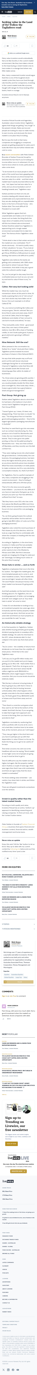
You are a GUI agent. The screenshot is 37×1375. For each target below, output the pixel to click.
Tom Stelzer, (5, 880)
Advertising (6, 1282)
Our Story (5, 1285)
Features (5, 1292)
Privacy (4, 1327)
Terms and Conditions (9, 1324)
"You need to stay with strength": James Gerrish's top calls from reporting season (17, 887)
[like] (3, 1018)
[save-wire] (32, 46)
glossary (5, 1266)
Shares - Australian (8, 1243)
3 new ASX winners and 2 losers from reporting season (16, 898)
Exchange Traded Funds (10, 1239)
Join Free (28, 12)
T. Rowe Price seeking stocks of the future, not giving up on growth (18, 1213)
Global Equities (9, 977)
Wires (8, 16)
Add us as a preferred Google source (19, 53)
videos (4, 1269)
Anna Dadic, (5, 1076)
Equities (14, 16)
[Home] (8, 12)
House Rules (6, 1330)
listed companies (8, 1262)
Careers (5, 1296)
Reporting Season (7, 1054)
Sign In (20, 12)
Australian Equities (17, 974)
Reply (9, 1019)
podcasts (5, 1273)
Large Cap (19, 977)
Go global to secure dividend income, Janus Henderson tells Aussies (18, 1218)
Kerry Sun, (4, 914)
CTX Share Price (7, 1195)
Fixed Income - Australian (10, 1250)
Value (25, 977)
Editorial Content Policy (10, 1321)
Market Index (6, 1312)
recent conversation (12, 155)
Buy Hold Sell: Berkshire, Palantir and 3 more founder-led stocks (17, 876)
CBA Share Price (7, 1199)
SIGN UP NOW (11, 1143)
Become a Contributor (9, 1299)
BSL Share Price (7, 1191)
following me (15, 849)
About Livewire (7, 1289)
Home (3, 16)
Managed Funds (7, 1236)
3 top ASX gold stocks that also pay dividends (14, 1223)
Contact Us (6, 1303)
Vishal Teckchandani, (7, 892)
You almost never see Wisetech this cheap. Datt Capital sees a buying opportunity (16, 909)
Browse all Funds (8, 1253)
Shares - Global (7, 1246)
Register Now (17, 1171)
